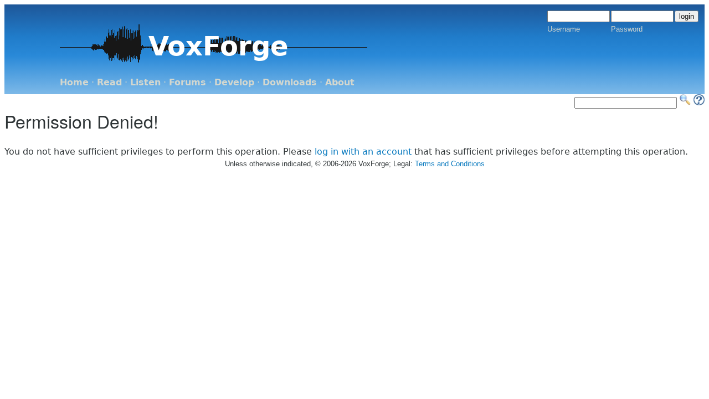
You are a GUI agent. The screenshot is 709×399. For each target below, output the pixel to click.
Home (74, 82)
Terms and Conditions (450, 164)
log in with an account (363, 151)
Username (563, 29)
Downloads (290, 82)
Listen (145, 82)
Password (627, 29)
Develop (234, 82)
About (339, 82)
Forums (187, 82)
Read (109, 82)
